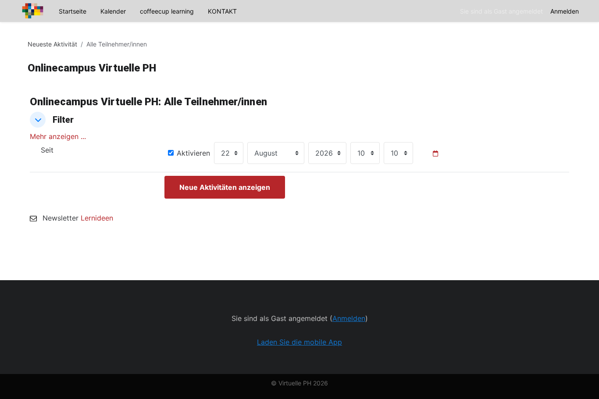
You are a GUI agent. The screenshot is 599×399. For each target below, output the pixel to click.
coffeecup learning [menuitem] (167, 11)
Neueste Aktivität (52, 44)
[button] (38, 120)
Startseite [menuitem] (72, 11)
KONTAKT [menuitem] (222, 11)
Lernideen (97, 218)
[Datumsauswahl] (435, 153)
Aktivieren (193, 153)
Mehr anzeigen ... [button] (58, 136)
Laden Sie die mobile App (299, 342)
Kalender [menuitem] (113, 11)
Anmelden (564, 11)
